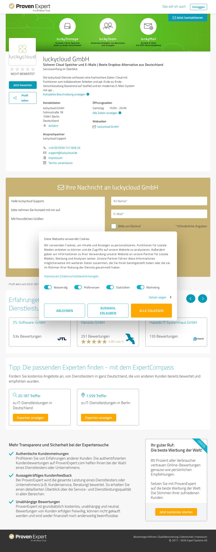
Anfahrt (53, 126)
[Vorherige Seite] (190, 298)
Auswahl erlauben (108, 310)
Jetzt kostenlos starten (176, 511)
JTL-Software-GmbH (29, 322)
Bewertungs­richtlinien (145, 536)
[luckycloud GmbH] (22, 51)
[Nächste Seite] (202, 298)
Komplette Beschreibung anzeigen (64, 94)
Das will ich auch (174, 6)
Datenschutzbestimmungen (80, 276)
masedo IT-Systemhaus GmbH (173, 322)
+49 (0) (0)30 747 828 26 (64, 148)
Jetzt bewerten (23, 85)
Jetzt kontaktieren (189, 17)
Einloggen (198, 7)
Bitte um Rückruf (129, 226)
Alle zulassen (151, 310)
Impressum (51, 276)
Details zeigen (157, 297)
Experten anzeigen (30, 417)
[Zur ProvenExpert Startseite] (29, 8)
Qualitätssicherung (168, 536)
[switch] (78, 287)
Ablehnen (64, 310)
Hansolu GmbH (93, 322)
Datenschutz (186, 536)
